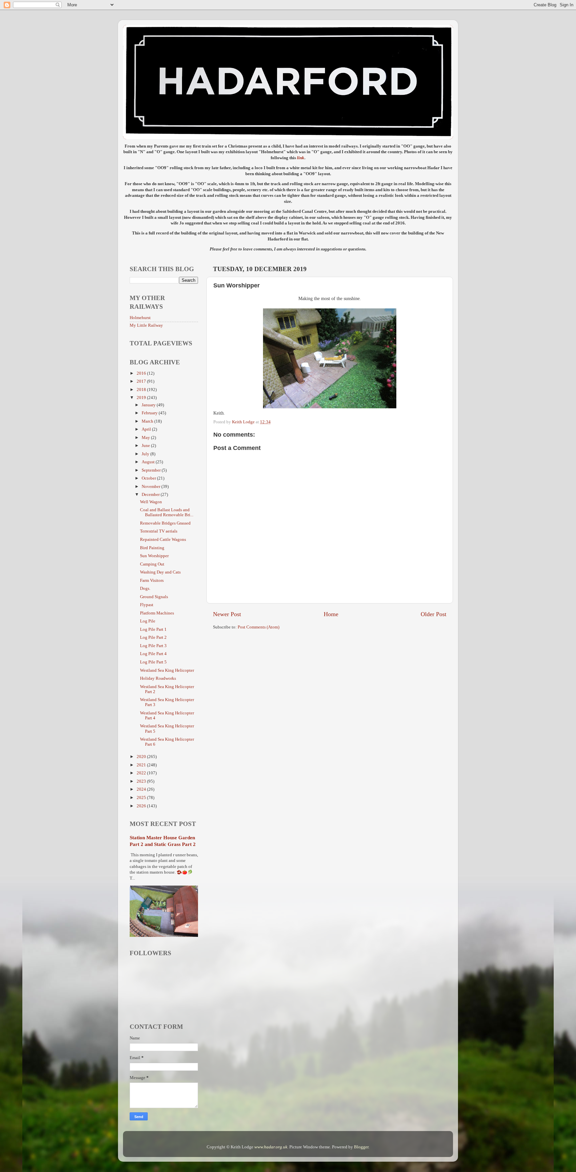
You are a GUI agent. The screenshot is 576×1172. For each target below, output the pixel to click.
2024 (142, 789)
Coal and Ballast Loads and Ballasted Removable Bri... (166, 512)
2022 (142, 773)
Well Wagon (151, 502)
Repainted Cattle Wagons (163, 539)
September (152, 470)
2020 (142, 756)
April (147, 429)
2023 (142, 781)
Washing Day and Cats (160, 572)
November (151, 486)
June (146, 445)
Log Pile (147, 621)
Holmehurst (140, 317)
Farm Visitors (152, 580)
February (150, 413)
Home (331, 614)
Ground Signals (154, 596)
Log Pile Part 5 (153, 662)
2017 (142, 381)
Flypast (146, 604)
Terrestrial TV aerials (158, 531)
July (146, 454)
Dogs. (145, 588)
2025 (142, 797)
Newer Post (227, 614)
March (148, 421)
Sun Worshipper (154, 556)
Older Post (433, 614)
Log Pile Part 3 (153, 645)
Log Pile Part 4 (153, 653)
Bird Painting (152, 548)
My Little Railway (146, 325)
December (151, 494)
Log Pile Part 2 (153, 637)
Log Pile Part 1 (153, 629)
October (149, 478)
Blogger (361, 1147)
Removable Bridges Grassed (165, 523)
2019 (142, 397)
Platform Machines (157, 613)
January (149, 405)
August (149, 462)
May (146, 437)
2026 (142, 806)
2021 (142, 765)
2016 (142, 373)
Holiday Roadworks (158, 678)
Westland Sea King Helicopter (167, 670)
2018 (142, 389)
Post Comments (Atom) (258, 627)
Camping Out (152, 564)
